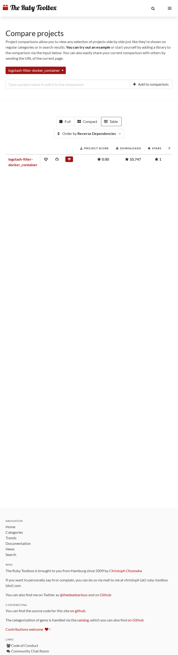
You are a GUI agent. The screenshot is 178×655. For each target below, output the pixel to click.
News (10, 549)
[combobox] (68, 84)
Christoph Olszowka (125, 570)
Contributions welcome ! (28, 629)
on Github (135, 620)
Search (11, 554)
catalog (83, 620)
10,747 (135, 159)
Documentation (18, 543)
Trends (11, 538)
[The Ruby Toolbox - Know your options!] (30, 8)
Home (10, 526)
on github (77, 610)
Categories (14, 532)
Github (105, 595)
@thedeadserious (74, 595)
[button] (153, 8)
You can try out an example (88, 47)
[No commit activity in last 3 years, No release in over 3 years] (69, 160)
